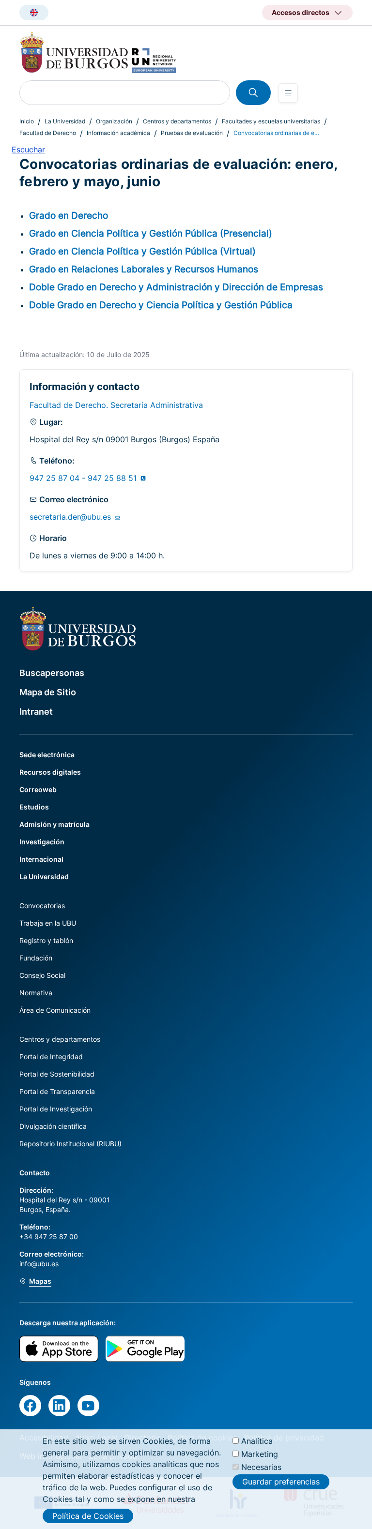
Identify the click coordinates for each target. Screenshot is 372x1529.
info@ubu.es (39, 1263)
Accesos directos (300, 12)
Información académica (118, 132)
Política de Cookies (88, 1516)
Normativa (35, 993)
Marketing (259, 1454)
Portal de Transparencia (57, 1091)
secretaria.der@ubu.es (71, 517)
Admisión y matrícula (54, 824)
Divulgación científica (53, 1126)
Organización (114, 121)
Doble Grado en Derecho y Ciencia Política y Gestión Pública (161, 305)
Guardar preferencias (281, 1481)
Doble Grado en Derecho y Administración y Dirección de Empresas (176, 287)
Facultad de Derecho (47, 132)
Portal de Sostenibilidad (56, 1074)
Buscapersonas (51, 673)
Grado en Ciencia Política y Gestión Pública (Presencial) (150, 233)
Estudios (34, 807)
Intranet (36, 711)
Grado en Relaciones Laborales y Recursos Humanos (143, 269)
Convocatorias (42, 905)
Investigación (41, 842)
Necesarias (261, 1467)
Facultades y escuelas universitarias (271, 121)
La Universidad (65, 121)
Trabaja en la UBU (47, 923)
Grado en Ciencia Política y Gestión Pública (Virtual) (142, 251)
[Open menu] (288, 93)
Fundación (35, 958)
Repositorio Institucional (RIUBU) (70, 1143)
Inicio (26, 121)
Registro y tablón (46, 940)
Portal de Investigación (55, 1109)
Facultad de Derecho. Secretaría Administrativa (116, 405)
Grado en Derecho (68, 215)
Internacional (41, 859)
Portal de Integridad (51, 1056)
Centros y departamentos (177, 121)
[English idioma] (33, 12)
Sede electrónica (47, 754)
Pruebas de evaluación (192, 132)
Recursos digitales (50, 772)
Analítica (257, 1441)
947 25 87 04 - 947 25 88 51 (84, 478)
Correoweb (38, 789)
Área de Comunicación (55, 1010)
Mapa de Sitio (47, 692)
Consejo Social (42, 975)
